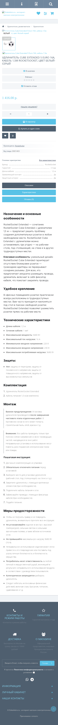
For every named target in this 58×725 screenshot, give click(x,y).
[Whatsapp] (26, 679)
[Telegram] (31, 679)
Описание (29, 185)
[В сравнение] (13, 135)
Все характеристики (47, 160)
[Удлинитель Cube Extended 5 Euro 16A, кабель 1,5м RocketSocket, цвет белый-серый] (29, 32)
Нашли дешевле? (29, 106)
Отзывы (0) (29, 199)
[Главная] (3, 26)
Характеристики (29, 192)
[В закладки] (5, 135)
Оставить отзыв (30, 86)
